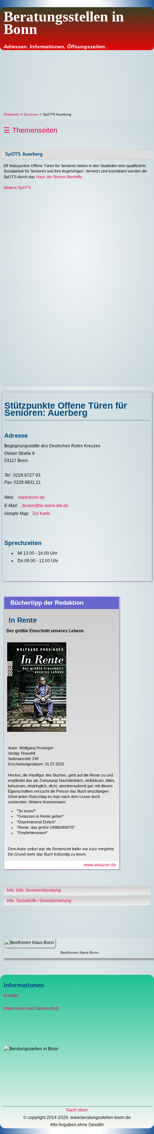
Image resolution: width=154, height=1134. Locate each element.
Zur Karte (41, 513)
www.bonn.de (31, 497)
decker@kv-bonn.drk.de (45, 505)
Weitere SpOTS (17, 187)
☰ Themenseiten (30, 130)
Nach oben (77, 1110)
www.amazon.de (100, 864)
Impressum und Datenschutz (31, 1008)
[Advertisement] (77, 81)
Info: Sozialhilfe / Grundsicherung (39, 900)
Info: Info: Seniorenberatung (34, 890)
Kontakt (11, 995)
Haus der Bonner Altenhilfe (59, 177)
